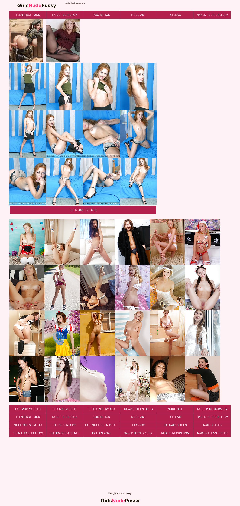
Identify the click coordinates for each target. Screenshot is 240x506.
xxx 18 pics (101, 14)
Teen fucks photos (28, 433)
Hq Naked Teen (175, 425)
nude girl (175, 409)
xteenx (175, 14)
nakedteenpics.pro (138, 433)
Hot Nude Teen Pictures (102, 425)
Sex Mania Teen (64, 409)
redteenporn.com (175, 433)
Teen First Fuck (28, 14)
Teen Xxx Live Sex (83, 210)
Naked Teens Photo (212, 433)
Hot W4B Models (28, 409)
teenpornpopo (64, 425)
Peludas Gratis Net (65, 433)
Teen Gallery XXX (101, 409)
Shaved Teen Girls (138, 409)
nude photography (212, 409)
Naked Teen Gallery (212, 14)
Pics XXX (138, 425)
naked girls (212, 425)
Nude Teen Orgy (64, 14)
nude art (138, 14)
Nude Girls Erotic (28, 425)
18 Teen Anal (101, 433)
